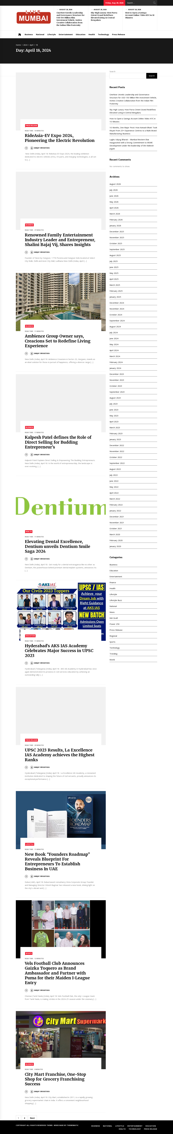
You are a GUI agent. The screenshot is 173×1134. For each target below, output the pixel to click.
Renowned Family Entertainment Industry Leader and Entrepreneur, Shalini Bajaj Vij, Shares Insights (60, 240)
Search (112, 71)
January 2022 (115, 510)
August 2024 (115, 326)
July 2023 (114, 403)
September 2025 (117, 249)
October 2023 (116, 386)
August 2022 (115, 469)
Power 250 (114, 624)
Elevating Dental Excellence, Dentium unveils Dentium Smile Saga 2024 (57, 546)
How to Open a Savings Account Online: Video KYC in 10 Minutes (139, 15)
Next (32, 1118)
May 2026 (114, 202)
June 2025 (114, 267)
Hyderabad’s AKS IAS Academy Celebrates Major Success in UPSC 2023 (59, 650)
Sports (29, 953)
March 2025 (115, 285)
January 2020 (115, 546)
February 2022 (116, 504)
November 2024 (117, 308)
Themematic (73, 1125)
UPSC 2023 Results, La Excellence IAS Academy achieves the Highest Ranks (59, 755)
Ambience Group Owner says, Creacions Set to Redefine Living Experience (57, 341)
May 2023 (114, 415)
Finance (113, 582)
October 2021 (116, 528)
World (112, 659)
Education (80, 34)
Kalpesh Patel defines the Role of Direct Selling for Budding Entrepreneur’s (58, 442)
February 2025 (116, 291)
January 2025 (115, 297)
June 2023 (114, 409)
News (112, 612)
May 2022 (114, 487)
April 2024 (114, 350)
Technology (103, 34)
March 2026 (115, 213)
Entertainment (66, 34)
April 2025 (114, 279)
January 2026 (115, 225)
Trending (113, 653)
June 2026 (114, 196)
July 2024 (114, 332)
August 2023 (115, 398)
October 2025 (116, 243)
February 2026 (116, 219)
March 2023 (115, 427)
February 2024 (116, 362)
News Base (59, 1125)
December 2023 (117, 374)
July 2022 (114, 475)
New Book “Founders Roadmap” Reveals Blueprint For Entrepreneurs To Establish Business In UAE (57, 861)
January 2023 (115, 439)
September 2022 (117, 463)
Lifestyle (51, 34)
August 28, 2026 (65, 9)
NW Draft (114, 618)
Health (92, 34)
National (40, 34)
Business (29, 34)
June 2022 (114, 481)
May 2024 (114, 344)
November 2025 (117, 237)
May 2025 (114, 273)
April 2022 (114, 493)
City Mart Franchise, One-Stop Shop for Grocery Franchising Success (55, 1079)
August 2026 (115, 184)
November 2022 (117, 451)
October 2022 (116, 457)
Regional (113, 636)
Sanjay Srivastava (41, 148)
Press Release (118, 34)
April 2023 (114, 421)
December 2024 (117, 303)
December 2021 (117, 516)
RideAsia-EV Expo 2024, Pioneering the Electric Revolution (60, 138)
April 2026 (114, 207)
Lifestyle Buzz (116, 600)
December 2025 (117, 231)
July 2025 (114, 261)
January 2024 (115, 368)
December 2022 (117, 445)
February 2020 (116, 540)
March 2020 (115, 534)
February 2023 (116, 433)
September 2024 (117, 320)
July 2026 (114, 190)
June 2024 (114, 338)
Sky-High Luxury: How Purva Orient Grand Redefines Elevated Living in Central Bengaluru (104, 16)
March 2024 (115, 356)
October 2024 (116, 314)
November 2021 (117, 522)
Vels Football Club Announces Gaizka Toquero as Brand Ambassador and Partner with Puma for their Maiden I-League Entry (57, 973)
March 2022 (115, 498)
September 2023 (117, 392)
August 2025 (115, 255)
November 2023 (117, 380)
